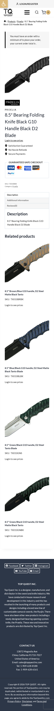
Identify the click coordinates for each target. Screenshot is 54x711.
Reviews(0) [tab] (12, 206)
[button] (4, 4)
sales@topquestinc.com (30, 662)
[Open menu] (27, 12)
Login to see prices (14, 140)
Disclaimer (27, 701)
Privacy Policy (14, 701)
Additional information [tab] (18, 200)
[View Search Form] (36, 12)
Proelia (10, 109)
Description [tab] (12, 195)
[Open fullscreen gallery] (46, 94)
